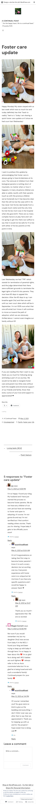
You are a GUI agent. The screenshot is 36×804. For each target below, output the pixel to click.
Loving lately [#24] (14, 448)
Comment (26, 765)
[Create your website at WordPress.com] (18, 2)
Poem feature (26, 455)
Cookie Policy (9, 796)
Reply (10, 540)
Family (20, 422)
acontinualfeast (21, 544)
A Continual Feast (10, 21)
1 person (16, 537)
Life (33, 422)
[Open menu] (3, 30)
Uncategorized (9, 422)
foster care (27, 422)
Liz (12, 486)
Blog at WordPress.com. (12, 785)
